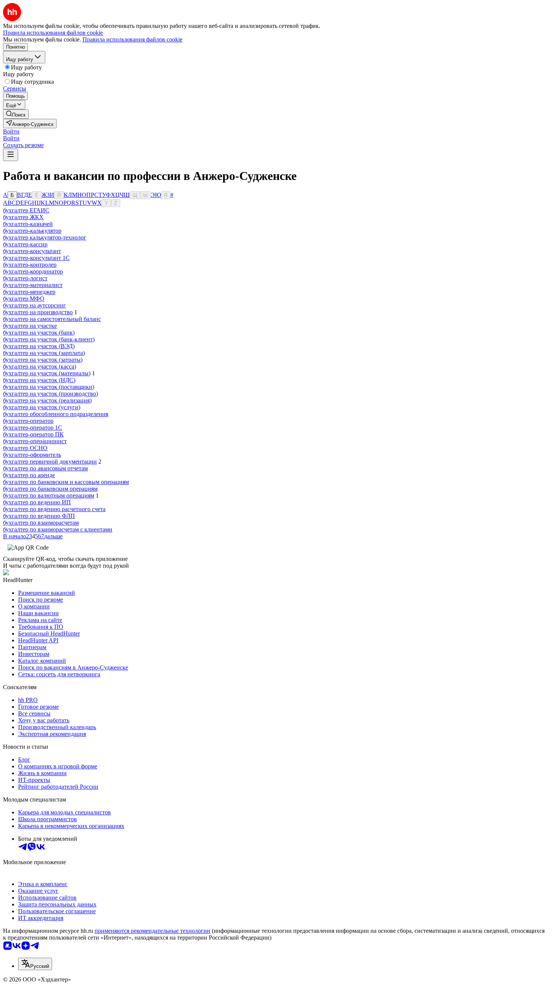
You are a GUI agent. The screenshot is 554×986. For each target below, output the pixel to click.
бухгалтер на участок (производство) (50, 393)
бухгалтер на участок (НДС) (39, 380)
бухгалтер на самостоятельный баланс (52, 319)
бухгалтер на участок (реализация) (47, 400)
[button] (11, 131)
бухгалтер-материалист (33, 285)
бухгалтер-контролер (30, 264)
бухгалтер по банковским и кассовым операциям (66, 482)
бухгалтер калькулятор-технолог (44, 237)
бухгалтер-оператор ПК (33, 434)
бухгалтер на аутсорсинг (34, 305)
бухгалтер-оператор (28, 421)
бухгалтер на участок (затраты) (43, 359)
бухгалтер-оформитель (32, 455)
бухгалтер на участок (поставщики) (48, 387)
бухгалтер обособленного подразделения (55, 414)
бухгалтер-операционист (35, 441)
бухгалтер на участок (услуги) (41, 407)
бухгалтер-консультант (32, 251)
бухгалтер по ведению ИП (37, 502)
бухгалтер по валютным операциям (48, 495)
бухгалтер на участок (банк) (39, 332)
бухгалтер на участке (30, 326)
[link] (16, 114)
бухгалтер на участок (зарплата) (44, 353)
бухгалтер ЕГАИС (26, 210)
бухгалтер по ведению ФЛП (39, 516)
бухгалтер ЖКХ (23, 217)
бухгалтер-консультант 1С (36, 258)
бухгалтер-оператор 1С (32, 427)
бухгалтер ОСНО (25, 448)
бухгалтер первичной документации (50, 461)
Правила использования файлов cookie (132, 39)
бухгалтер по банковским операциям (50, 488)
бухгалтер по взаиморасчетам (41, 522)
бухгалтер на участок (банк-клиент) (49, 339)
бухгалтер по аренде (29, 475)
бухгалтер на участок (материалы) (46, 373)
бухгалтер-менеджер (29, 292)
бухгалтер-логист (25, 278)
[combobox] (35, 964)
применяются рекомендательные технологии (152, 931)
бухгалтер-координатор (33, 271)
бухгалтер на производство (38, 312)
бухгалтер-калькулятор (32, 230)
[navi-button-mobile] (10, 155)
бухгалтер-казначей (28, 224)
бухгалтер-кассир (25, 244)
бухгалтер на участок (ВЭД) (39, 346)
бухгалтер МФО (23, 298)
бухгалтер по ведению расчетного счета (54, 509)
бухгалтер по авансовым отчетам (45, 468)
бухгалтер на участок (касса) (39, 366)
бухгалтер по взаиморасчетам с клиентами (57, 529)
